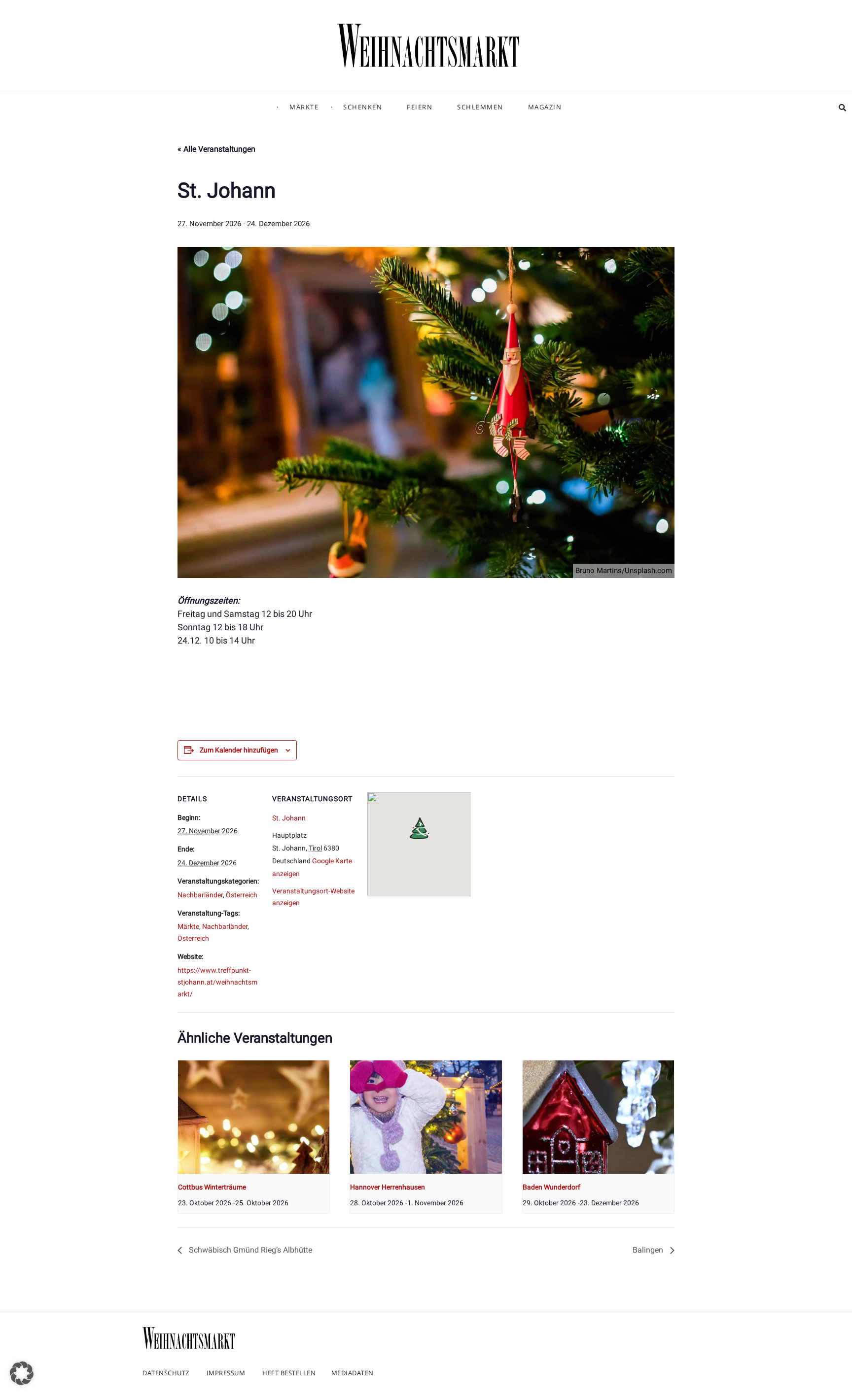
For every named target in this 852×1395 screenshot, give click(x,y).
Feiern (419, 106)
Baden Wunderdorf (551, 1187)
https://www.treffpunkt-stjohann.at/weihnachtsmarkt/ (217, 982)
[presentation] (253, 1117)
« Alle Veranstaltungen (216, 149)
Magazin (545, 106)
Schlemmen (480, 106)
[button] (21, 1373)
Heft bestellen (289, 1372)
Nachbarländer (200, 895)
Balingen (649, 1250)
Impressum (226, 1372)
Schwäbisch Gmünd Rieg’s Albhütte (249, 1250)
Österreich (241, 895)
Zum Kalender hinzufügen (239, 750)
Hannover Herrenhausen (387, 1187)
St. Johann (289, 818)
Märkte (304, 106)
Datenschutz (165, 1372)
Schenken (362, 106)
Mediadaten (352, 1372)
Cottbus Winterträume (212, 1187)
